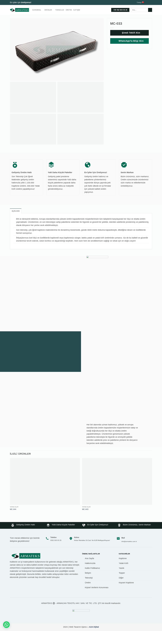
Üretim (69, 10)
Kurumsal (36, 10)
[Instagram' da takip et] (148, 2)
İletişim (76, 10)
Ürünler (48, 10)
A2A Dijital (94, 627)
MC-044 (13, 509)
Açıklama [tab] (16, 211)
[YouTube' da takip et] (151, 2)
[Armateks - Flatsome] (19, 9)
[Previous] (10, 486)
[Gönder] (150, 10)
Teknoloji (59, 10)
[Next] (152, 486)
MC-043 (85, 509)
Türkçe (139, 2)
